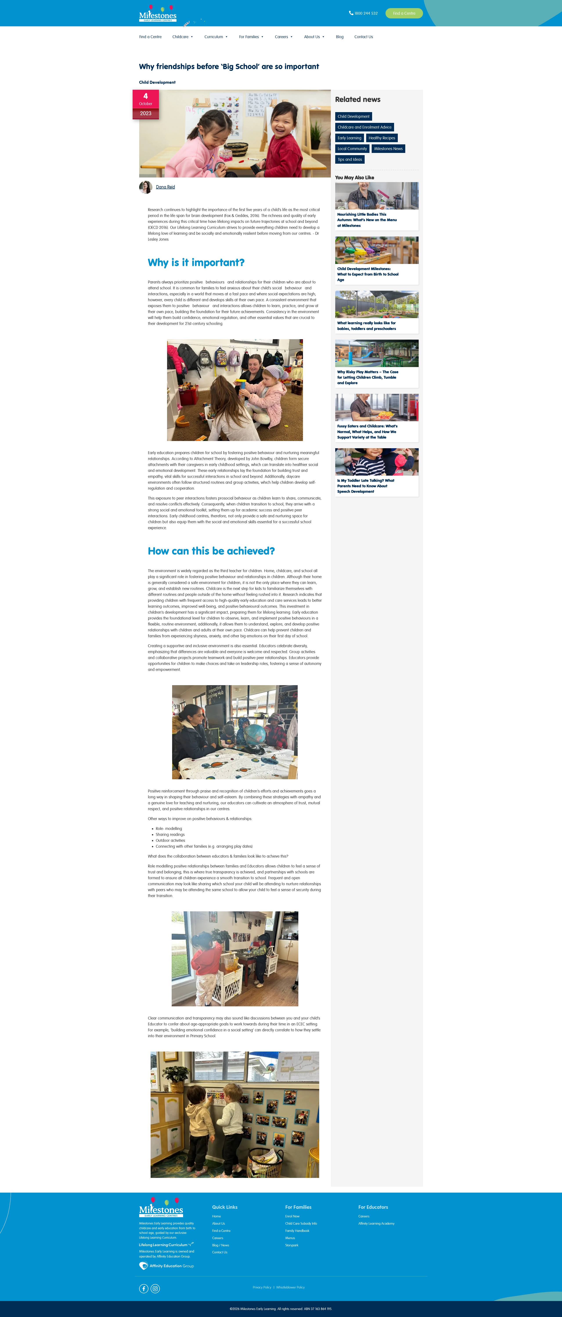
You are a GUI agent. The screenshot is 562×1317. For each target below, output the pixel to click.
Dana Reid (165, 187)
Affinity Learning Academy (376, 1224)
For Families (249, 36)
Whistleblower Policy (290, 1287)
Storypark (291, 1245)
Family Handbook (297, 1231)
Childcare (180, 36)
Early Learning (349, 138)
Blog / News (220, 1245)
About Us (312, 36)
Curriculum (214, 36)
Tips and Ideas (350, 159)
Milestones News (388, 148)
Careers (281, 36)
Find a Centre (150, 36)
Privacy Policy (262, 1287)
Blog (340, 36)
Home (216, 1216)
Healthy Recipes (382, 138)
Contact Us (364, 36)
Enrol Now (292, 1216)
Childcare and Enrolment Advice (364, 127)
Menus (290, 1238)
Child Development (157, 82)
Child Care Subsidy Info (301, 1224)
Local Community (352, 148)
